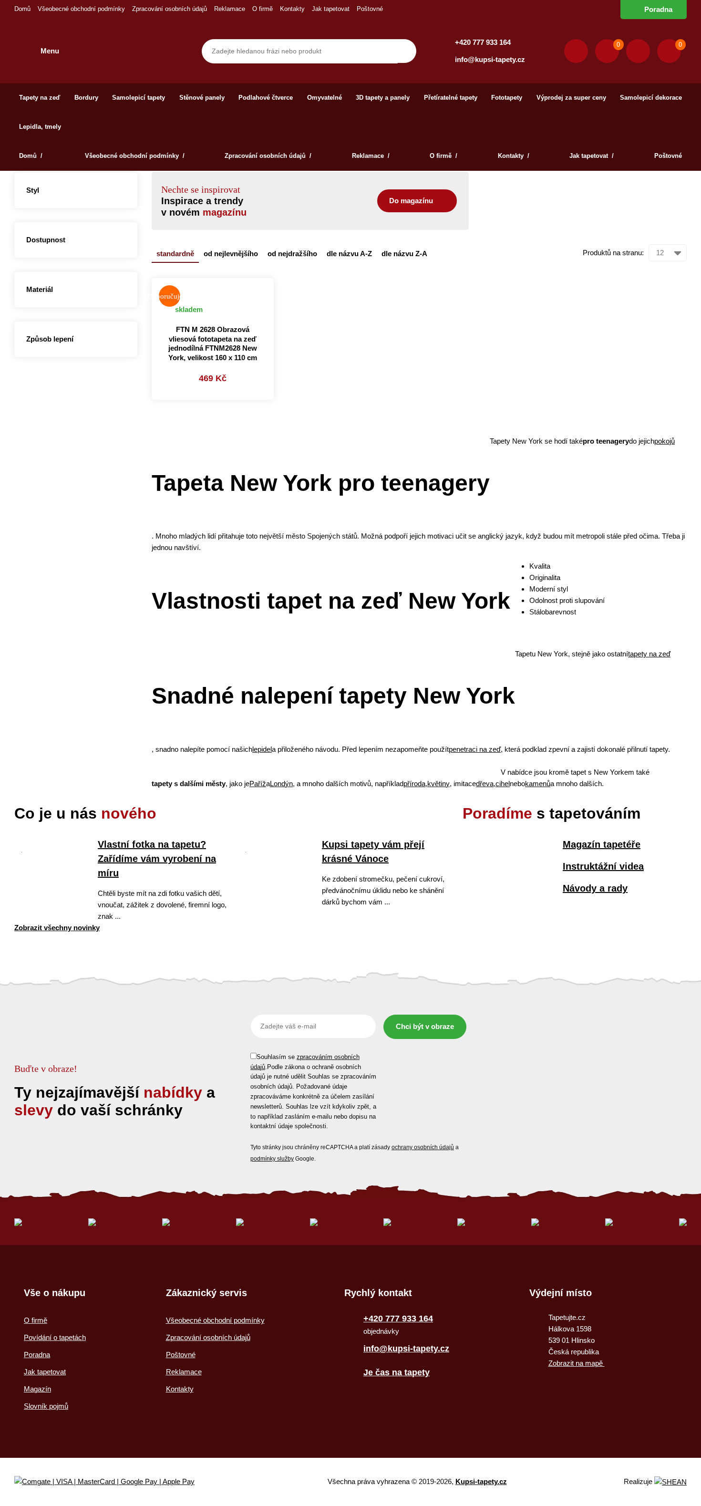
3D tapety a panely (383, 97)
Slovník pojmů (46, 1406)
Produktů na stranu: (613, 253)
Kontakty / (513, 155)
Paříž (257, 783)
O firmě (262, 8)
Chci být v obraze (425, 1026)
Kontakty (292, 8)
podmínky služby (272, 1158)
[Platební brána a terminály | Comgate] (112, 1482)
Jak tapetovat (331, 8)
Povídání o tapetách (55, 1337)
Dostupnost (45, 240)
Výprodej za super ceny (571, 97)
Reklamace (229, 8)
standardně (175, 253)
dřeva (485, 783)
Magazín (37, 1389)
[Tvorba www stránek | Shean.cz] (670, 1482)
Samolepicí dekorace (651, 97)
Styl (32, 190)
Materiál (39, 289)
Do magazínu (411, 201)
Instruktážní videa (603, 866)
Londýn (281, 783)
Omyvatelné (324, 97)
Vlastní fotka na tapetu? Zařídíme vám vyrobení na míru (157, 858)
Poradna (658, 9)
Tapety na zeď (39, 97)
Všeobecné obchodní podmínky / (135, 155)
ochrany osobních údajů (423, 1147)
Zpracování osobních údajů (169, 8)
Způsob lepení (49, 339)
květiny (438, 783)
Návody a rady (595, 888)
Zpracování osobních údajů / (268, 155)
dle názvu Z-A (404, 253)
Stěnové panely (202, 97)
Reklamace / (371, 155)
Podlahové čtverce (265, 97)
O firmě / (443, 155)
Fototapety (506, 97)
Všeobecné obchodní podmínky (81, 8)
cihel (502, 783)
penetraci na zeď (475, 749)
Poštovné (370, 8)
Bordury (86, 97)
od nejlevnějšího (231, 253)
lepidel (262, 749)
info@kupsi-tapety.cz (490, 59)
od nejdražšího (292, 253)
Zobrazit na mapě (576, 1363)
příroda (414, 783)
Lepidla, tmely (40, 126)
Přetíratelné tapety (450, 97)
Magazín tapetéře (601, 844)
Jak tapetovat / (591, 155)
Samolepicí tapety (138, 97)
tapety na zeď (649, 654)
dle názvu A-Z (349, 253)
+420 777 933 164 (483, 42)
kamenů (537, 783)
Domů (22, 8)
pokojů (664, 441)
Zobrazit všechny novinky (57, 928)
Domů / (31, 155)
